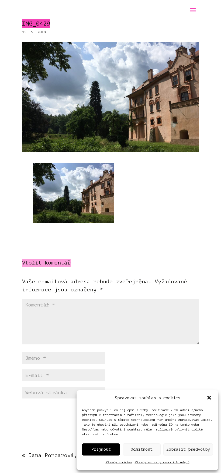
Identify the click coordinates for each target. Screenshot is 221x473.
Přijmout (101, 449)
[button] (209, 398)
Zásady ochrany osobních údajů (162, 462)
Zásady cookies (119, 462)
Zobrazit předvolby (188, 449)
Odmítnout (142, 449)
